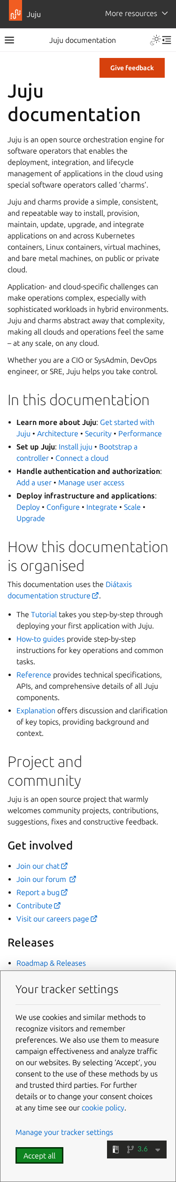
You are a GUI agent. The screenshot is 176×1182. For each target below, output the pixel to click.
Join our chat (38, 866)
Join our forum (42, 879)
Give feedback (132, 68)
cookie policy (103, 1107)
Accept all (39, 1155)
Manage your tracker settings (64, 1132)
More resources (131, 13)
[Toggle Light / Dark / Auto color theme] (155, 40)
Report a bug (38, 892)
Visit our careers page (52, 918)
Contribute (34, 905)
